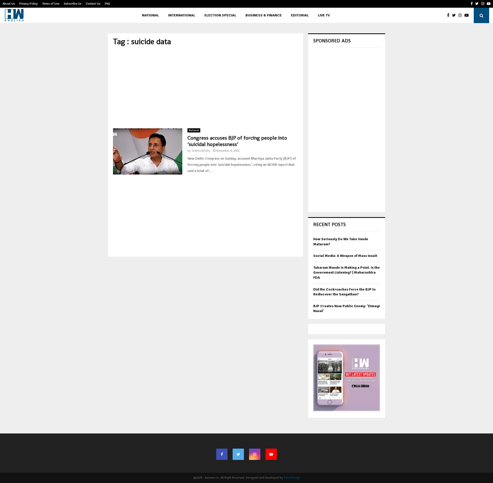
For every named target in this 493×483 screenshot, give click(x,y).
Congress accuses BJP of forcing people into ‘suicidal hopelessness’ (237, 141)
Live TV (324, 15)
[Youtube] (467, 15)
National (150, 15)
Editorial (300, 15)
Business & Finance (263, 15)
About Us (9, 4)
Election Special (220, 15)
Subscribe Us (72, 4)
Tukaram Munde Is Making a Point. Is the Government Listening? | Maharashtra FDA (346, 272)
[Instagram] (461, 15)
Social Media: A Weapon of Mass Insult (345, 256)
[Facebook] (449, 15)
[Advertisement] (205, 87)
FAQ (107, 4)
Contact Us (93, 4)
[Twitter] (455, 15)
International (181, 15)
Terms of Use (50, 4)
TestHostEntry (201, 151)
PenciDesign (292, 478)
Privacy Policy (28, 4)
